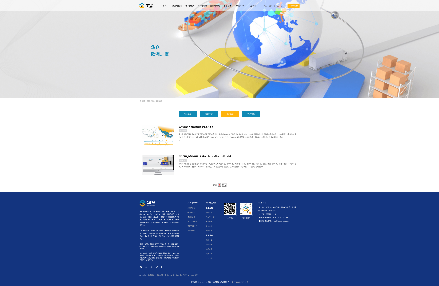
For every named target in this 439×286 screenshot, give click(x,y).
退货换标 (209, 226)
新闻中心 (240, 5)
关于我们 (253, 5)
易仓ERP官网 (169, 275)
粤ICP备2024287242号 (240, 282)
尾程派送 (209, 231)
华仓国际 (151, 275)
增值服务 (209, 235)
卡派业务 (227, 5)
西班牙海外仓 (192, 226)
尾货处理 (209, 254)
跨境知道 (160, 275)
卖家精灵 (194, 275)
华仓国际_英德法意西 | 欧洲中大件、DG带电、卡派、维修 (205, 156)
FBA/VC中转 (210, 217)
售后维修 (209, 249)
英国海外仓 (191, 208)
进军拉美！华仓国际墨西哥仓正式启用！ (197, 126)
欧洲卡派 (209, 240)
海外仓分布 (177, 5)
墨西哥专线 (215, 5)
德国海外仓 (191, 212)
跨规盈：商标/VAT (182, 275)
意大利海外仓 (192, 221)
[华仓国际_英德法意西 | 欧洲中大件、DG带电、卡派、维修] (158, 165)
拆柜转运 (209, 221)
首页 (165, 5)
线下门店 (209, 258)
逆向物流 (209, 244)
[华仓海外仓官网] (146, 5)
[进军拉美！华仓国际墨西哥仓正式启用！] (158, 135)
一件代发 (209, 212)
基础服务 (209, 208)
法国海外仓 (191, 217)
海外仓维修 (202, 5)
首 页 (215, 185)
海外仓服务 (190, 5)
